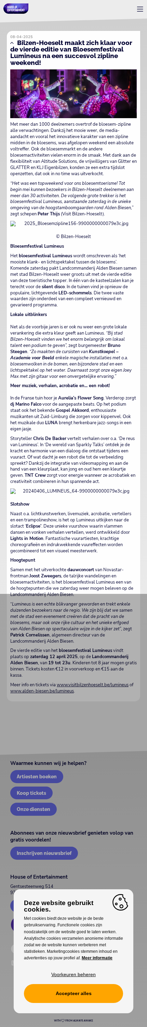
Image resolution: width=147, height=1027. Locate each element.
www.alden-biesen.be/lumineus (42, 691)
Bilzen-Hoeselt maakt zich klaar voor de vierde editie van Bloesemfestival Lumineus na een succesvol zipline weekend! (71, 52)
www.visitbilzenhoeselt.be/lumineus (93, 685)
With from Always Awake (73, 1021)
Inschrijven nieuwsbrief (44, 853)
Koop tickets (31, 793)
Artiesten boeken (37, 776)
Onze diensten (33, 809)
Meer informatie (97, 958)
